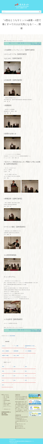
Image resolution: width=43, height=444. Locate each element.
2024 (26, 366)
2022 (14, 371)
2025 (14, 366)
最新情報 (13, 335)
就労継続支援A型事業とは (6, 412)
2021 (26, 371)
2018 (26, 375)
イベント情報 (9, 335)
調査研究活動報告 (5, 414)
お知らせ (3, 345)
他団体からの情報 (5, 355)
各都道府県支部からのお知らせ (29, 346)
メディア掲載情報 (28, 350)
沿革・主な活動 (6, 397)
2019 (14, 375)
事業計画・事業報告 (7, 403)
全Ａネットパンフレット (7, 407)
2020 (3, 375)
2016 (14, 380)
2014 (3, 384)
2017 (3, 380)
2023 (3, 371)
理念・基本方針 (6, 396)
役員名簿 (5, 398)
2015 (26, 380)
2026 (3, 366)
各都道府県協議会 (7, 400)
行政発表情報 (16, 350)
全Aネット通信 (16, 355)
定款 (4, 401)
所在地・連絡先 (6, 404)
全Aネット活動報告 (5, 350)
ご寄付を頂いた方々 (7, 409)
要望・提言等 (4, 413)
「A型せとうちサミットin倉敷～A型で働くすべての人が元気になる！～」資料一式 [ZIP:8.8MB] (24, 43)
